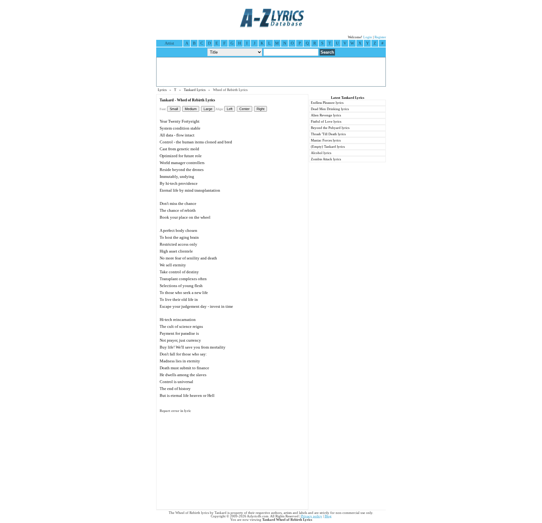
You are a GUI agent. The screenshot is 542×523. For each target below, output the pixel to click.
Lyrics (162, 90)
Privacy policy (311, 516)
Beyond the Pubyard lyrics (330, 128)
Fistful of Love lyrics (326, 121)
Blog (328, 516)
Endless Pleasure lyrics (327, 102)
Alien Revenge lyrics (326, 115)
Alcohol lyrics (321, 153)
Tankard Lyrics (194, 90)
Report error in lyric (175, 411)
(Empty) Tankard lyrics (328, 146)
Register (380, 37)
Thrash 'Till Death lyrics (328, 134)
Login (367, 37)
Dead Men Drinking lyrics (330, 109)
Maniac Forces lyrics (326, 140)
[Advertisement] (271, 72)
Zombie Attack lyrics (326, 159)
